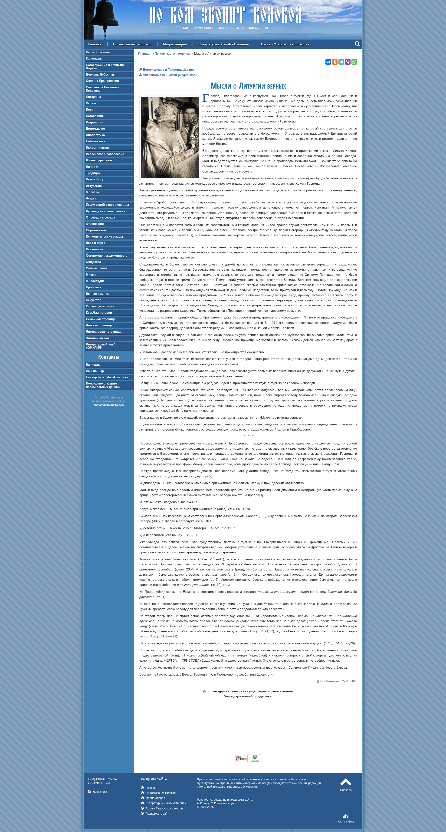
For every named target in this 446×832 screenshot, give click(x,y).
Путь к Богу (94, 179)
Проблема (93, 287)
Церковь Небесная (100, 74)
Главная (95, 44)
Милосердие (95, 281)
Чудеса (91, 198)
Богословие (95, 116)
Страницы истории (100, 306)
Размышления (97, 268)
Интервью (93, 97)
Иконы (91, 103)
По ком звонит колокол (132, 44)
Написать (93, 364)
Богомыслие (95, 128)
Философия (95, 223)
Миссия (91, 274)
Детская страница (99, 325)
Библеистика (95, 141)
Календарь (94, 58)
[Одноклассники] (335, 62)
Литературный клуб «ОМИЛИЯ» (100, 346)
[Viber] (348, 62)
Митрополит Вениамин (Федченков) (170, 75)
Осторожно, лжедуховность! (107, 255)
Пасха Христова (98, 52)
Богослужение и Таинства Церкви (105, 66)
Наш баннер (95, 371)
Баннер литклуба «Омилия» (107, 377)
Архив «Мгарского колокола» (284, 44)
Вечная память (97, 293)
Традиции (93, 173)
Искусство (93, 300)
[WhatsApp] (354, 62)
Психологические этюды (104, 236)
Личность (93, 167)
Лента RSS (100, 791)
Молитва (92, 192)
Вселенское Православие (105, 154)
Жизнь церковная (99, 160)
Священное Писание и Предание (102, 89)
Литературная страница (103, 331)
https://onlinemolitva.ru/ (108, 404)
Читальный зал (97, 338)
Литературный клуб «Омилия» (223, 44)
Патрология (94, 122)
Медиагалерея (175, 44)
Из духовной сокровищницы (107, 204)
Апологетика (95, 135)
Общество (93, 262)
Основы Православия (102, 81)
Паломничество (98, 147)
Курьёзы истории (99, 312)
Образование (96, 230)
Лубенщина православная (105, 211)
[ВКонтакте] (328, 62)
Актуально (94, 186)
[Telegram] (341, 62)
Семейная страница (100, 319)
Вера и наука (95, 243)
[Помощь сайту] (248, 761)
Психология (95, 249)
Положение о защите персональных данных (103, 385)
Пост (89, 109)
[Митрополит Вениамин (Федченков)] (170, 177)
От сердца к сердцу (100, 217)
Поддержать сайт (157, 813)
